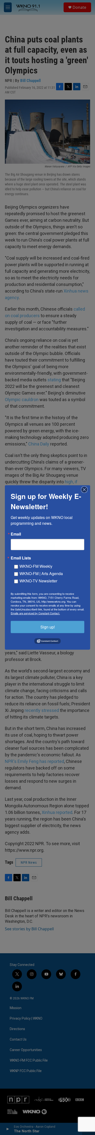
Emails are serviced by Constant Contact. (35, 613)
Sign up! (47, 627)
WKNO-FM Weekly (35, 566)
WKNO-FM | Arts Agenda (41, 573)
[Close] (86, 490)
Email (16, 534)
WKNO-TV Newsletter (38, 581)
